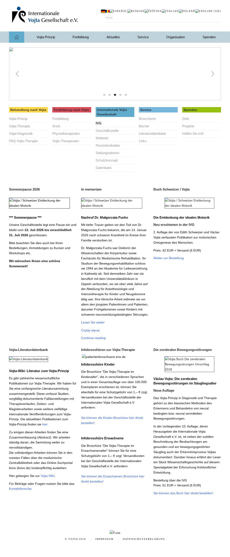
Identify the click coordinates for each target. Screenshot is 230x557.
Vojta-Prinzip (18, 119)
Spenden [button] (209, 37)
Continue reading (93, 338)
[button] (17, 74)
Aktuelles (113, 37)
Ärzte (56, 126)
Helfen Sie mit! (192, 133)
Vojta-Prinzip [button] (46, 37)
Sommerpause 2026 (24, 189)
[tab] (104, 95)
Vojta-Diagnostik (21, 133)
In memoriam (91, 189)
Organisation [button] (175, 37)
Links (143, 141)
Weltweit (102, 138)
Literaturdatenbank (152, 133)
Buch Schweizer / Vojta (171, 189)
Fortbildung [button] (81, 37)
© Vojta (75, 539)
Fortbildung (60, 119)
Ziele (185, 119)
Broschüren (147, 119)
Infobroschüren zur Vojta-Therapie (108, 350)
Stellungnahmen (107, 153)
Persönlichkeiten (108, 145)
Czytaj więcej (90, 330)
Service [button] (143, 37)
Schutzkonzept (107, 160)
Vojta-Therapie (19, 126)
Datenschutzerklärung (144, 539)
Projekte (188, 126)
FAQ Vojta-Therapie (23, 141)
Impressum (104, 539)
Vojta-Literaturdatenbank (28, 350)
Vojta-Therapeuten (65, 141)
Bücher (144, 126)
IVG (99, 123)
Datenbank (104, 168)
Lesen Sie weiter (93, 322)
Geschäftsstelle (107, 131)
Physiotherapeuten (66, 133)
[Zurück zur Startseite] (54, 15)
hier (45, 424)
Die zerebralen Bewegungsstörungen (182, 350)
